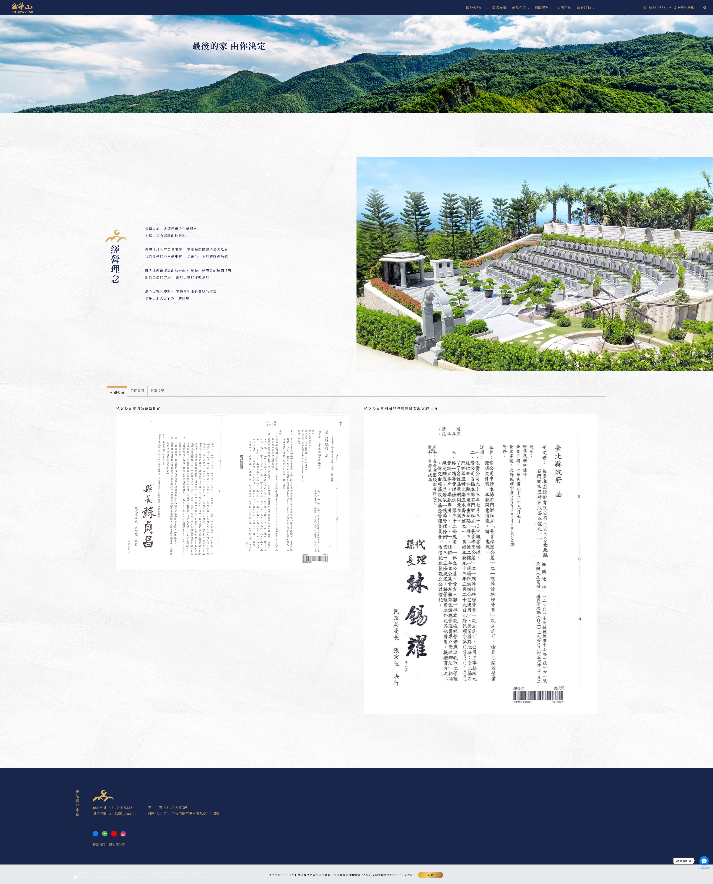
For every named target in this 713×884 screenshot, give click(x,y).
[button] (704, 8)
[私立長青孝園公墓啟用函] (232, 491)
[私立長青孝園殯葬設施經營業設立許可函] (480, 563)
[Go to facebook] (704, 860)
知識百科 (564, 7)
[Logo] (22, 7)
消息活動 (584, 7)
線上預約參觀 (683, 7)
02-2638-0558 (120, 807)
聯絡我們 (99, 844)
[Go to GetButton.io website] (704, 868)
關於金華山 (475, 7)
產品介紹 (519, 7)
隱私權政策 (117, 844)
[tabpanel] (356, 64)
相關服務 (542, 7)
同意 (430, 875)
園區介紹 (499, 7)
